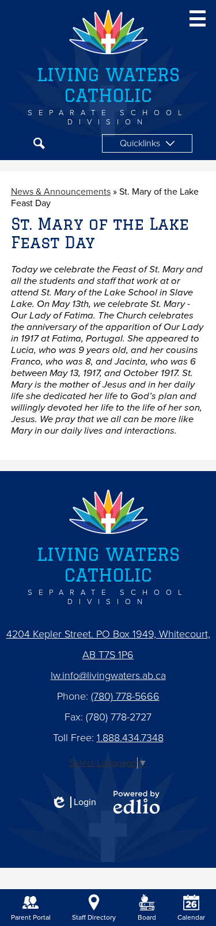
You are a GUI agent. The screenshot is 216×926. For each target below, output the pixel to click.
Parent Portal (31, 917)
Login (73, 802)
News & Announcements (61, 192)
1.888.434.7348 (130, 737)
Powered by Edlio (136, 802)
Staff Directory (94, 917)
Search (39, 143)
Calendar (191, 917)
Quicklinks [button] (140, 143)
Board (147, 917)
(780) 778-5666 (125, 696)
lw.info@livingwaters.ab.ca (108, 675)
